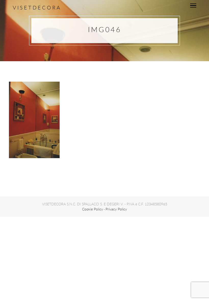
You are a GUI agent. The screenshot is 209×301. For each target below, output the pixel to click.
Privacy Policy (116, 209)
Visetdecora (37, 7)
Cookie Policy (92, 209)
